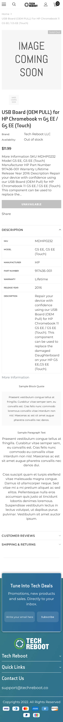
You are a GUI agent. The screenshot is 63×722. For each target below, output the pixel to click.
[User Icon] (46, 4)
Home (5, 14)
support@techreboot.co (25, 687)
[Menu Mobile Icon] (4, 4)
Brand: (6, 134)
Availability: (9, 139)
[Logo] (31, 4)
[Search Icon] (14, 4)
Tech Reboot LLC (37, 134)
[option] (31, 60)
